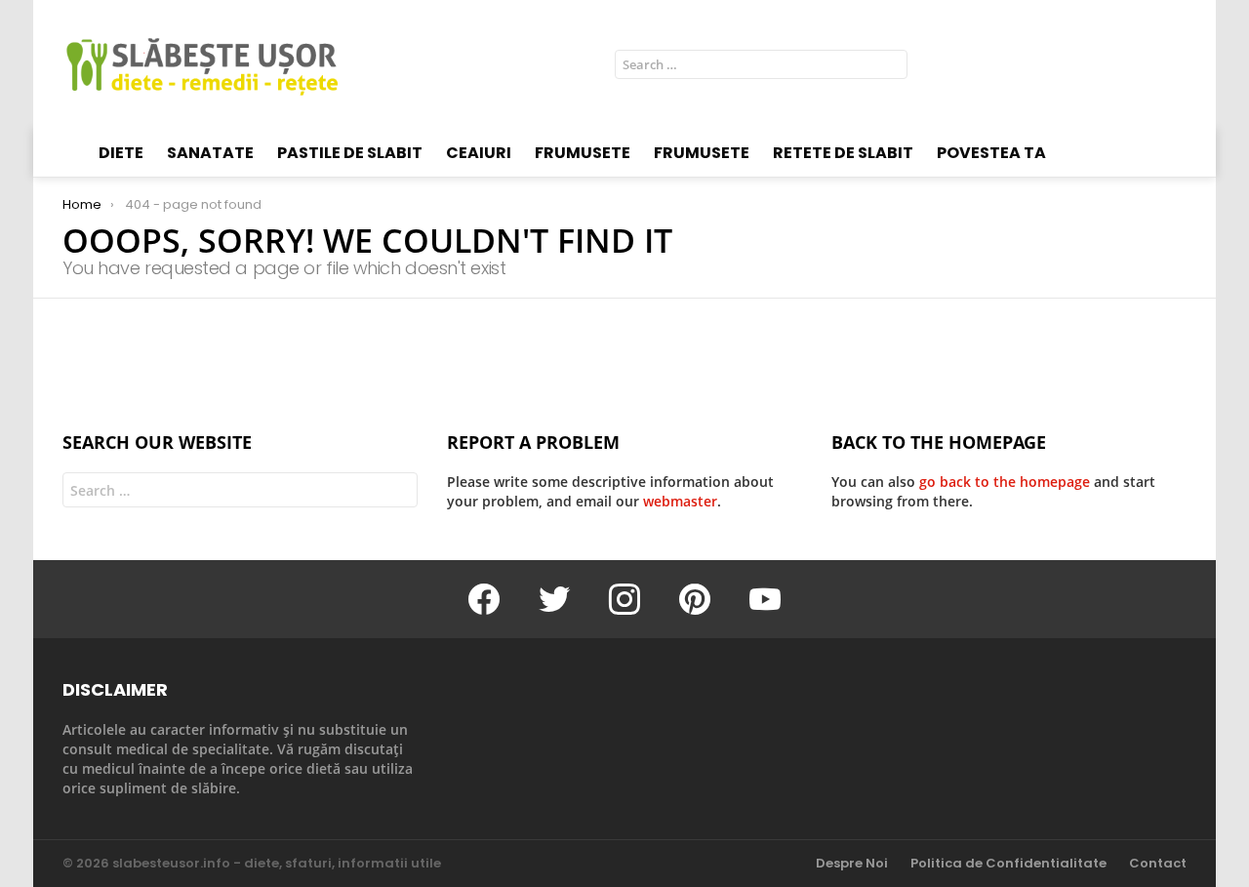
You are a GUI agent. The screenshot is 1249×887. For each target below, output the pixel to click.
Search (887, 68)
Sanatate (210, 152)
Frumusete (582, 152)
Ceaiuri (478, 152)
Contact (1158, 863)
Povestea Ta (991, 152)
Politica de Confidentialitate (1008, 863)
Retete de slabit (843, 152)
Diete (121, 152)
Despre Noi (852, 863)
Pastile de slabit (350, 152)
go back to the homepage (1004, 481)
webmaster (680, 501)
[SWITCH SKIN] (1179, 64)
